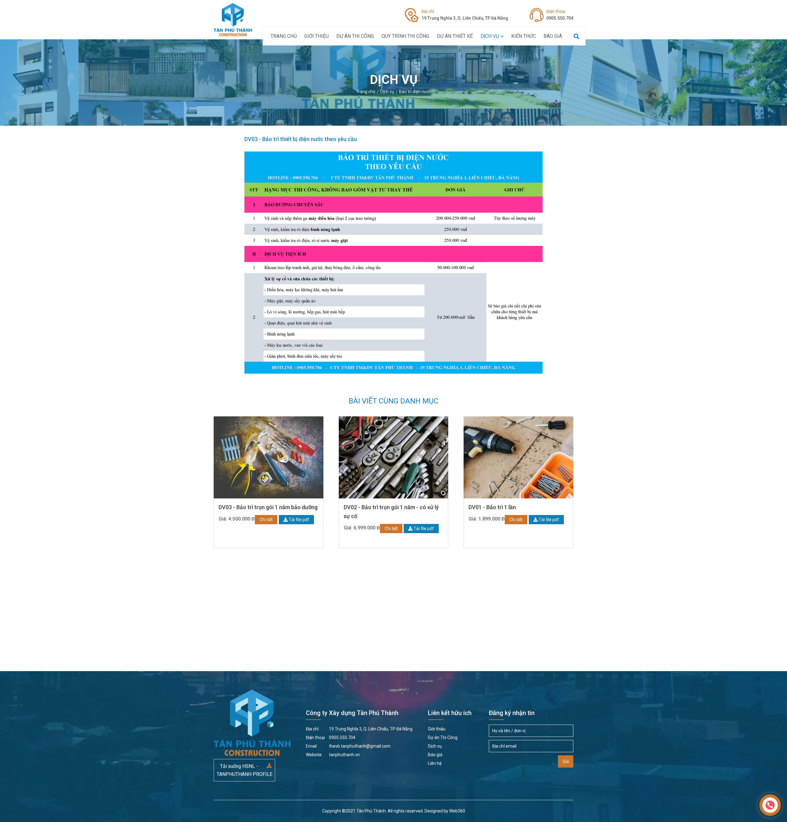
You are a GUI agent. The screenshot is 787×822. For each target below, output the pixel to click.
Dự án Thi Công (355, 36)
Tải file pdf (298, 519)
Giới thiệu (316, 36)
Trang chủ (284, 36)
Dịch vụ (490, 36)
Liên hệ (434, 763)
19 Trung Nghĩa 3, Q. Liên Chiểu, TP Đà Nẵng (464, 15)
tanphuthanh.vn (333, 754)
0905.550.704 (559, 15)
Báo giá (553, 36)
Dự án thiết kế (455, 36)
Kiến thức (523, 36)
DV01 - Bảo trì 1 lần (492, 507)
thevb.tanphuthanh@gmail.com (348, 746)
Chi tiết (266, 519)
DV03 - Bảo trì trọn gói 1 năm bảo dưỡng (268, 507)
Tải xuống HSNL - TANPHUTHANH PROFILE (244, 770)
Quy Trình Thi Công (405, 36)
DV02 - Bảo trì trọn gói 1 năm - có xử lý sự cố (391, 511)
